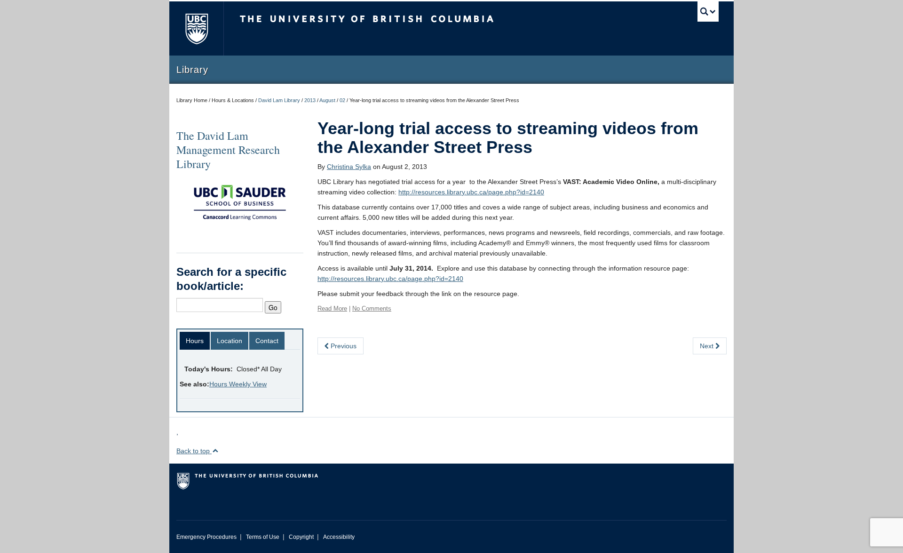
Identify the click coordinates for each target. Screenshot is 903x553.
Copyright (301, 537)
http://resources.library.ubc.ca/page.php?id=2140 (471, 192)
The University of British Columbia (196, 28)
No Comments (371, 308)
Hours (195, 341)
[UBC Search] (708, 11)
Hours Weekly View (238, 384)
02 (342, 100)
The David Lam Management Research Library (228, 149)
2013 (310, 100)
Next (707, 346)
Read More (332, 308)
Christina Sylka (349, 166)
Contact (266, 341)
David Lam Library (279, 100)
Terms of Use (262, 537)
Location (229, 341)
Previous (342, 346)
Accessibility (339, 537)
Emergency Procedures (206, 537)
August (327, 100)
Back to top (194, 451)
